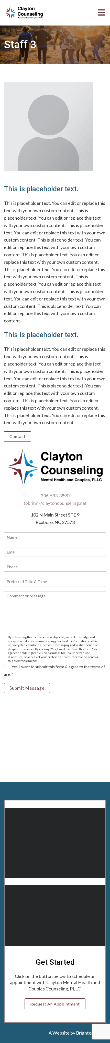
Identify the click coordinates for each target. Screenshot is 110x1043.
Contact (17, 436)
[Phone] (35, 934)
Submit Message (27, 688)
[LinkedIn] (61, 934)
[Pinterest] (75, 934)
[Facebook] (48, 934)
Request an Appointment (55, 1003)
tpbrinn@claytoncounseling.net (55, 503)
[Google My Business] (88, 934)
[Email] (21, 934)
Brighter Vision (91, 1033)
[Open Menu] (101, 12)
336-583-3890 (55, 495)
